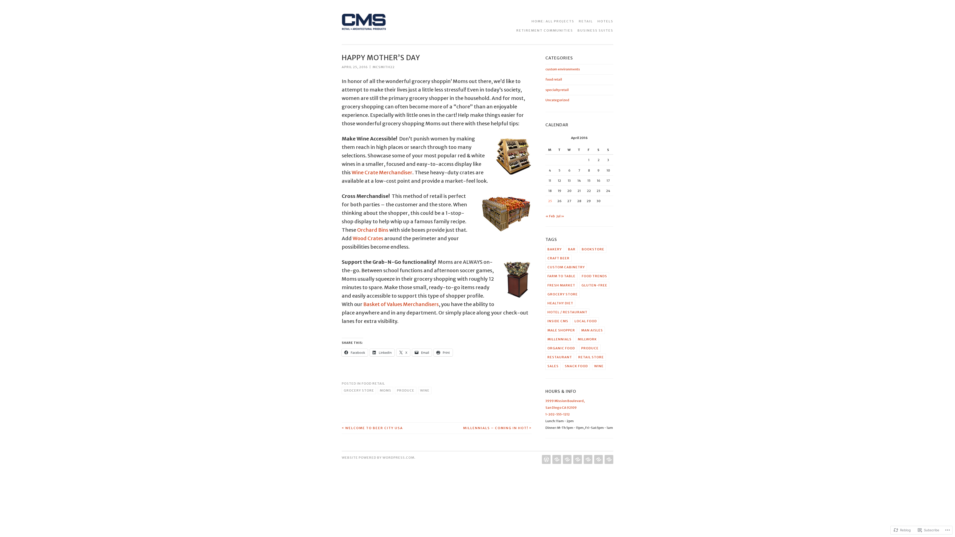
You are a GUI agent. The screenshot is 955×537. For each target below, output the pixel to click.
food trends (594, 276)
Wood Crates (368, 238)
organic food (561, 348)
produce (405, 390)
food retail (373, 383)
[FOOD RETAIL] (567, 459)
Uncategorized (557, 100)
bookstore (593, 249)
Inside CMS (557, 321)
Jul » (560, 216)
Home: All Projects (552, 21)
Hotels (605, 21)
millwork (587, 339)
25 (550, 201)
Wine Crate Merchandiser (382, 172)
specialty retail (557, 90)
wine (425, 390)
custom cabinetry (566, 267)
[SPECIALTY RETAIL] (577, 459)
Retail (586, 21)
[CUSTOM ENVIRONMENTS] (587, 459)
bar (571, 249)
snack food (576, 366)
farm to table (561, 276)
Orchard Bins (372, 230)
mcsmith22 (384, 67)
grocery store (359, 390)
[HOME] (546, 459)
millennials (559, 339)
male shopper (561, 330)
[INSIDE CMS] (598, 459)
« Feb (550, 216)
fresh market (561, 285)
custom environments (562, 69)
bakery (554, 249)
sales (553, 366)
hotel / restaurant (567, 312)
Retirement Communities (544, 30)
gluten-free (594, 285)
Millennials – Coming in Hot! (497, 428)
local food (585, 321)
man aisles (592, 330)
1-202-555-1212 (557, 414)
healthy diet (560, 303)
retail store (591, 357)
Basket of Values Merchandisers (401, 304)
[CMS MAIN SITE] (608, 459)
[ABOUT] (556, 459)
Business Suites (595, 30)
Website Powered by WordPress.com (378, 457)
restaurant (559, 357)
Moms (385, 390)
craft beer (558, 258)
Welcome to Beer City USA (372, 428)
